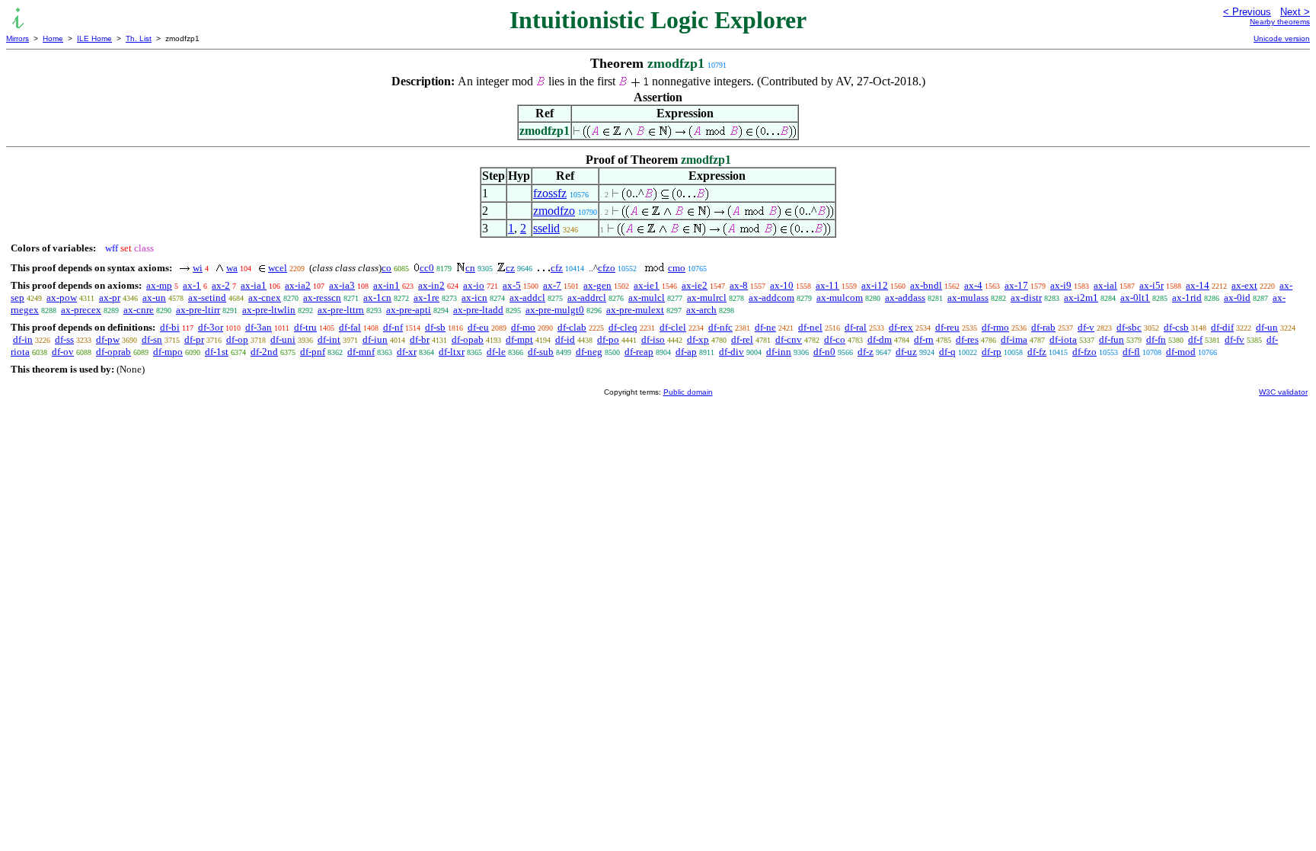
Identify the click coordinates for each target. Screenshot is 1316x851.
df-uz (906, 351)
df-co (834, 339)
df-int (329, 339)
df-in (23, 339)
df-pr (194, 339)
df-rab (1043, 327)
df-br (420, 339)
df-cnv (788, 339)
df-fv (1234, 339)
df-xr (407, 351)
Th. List (139, 38)
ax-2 (221, 285)
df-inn (778, 351)
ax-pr (109, 297)
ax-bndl (926, 285)
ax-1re (426, 297)
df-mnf (361, 351)
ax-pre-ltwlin (268, 309)
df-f (1195, 339)
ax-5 (512, 285)
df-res (967, 339)
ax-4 (973, 285)
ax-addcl (527, 297)
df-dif (1222, 327)
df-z (866, 351)
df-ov (63, 351)
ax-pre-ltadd (478, 309)
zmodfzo (554, 210)
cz (510, 268)
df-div (731, 351)
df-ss (64, 339)
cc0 (427, 268)
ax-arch (701, 309)
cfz (557, 268)
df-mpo (168, 351)
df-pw (108, 339)
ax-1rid (1187, 297)
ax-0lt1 (1135, 297)
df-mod (1181, 351)
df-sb (435, 327)
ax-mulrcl (707, 297)
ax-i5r (1151, 285)
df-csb (1176, 327)
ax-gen (597, 285)
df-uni (282, 339)
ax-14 (1197, 285)
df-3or (210, 327)
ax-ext (1244, 285)
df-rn (924, 339)
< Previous (1247, 12)
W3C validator (1283, 392)
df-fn (1156, 339)
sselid (546, 228)
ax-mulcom (839, 297)
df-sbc (1129, 327)
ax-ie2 (695, 285)
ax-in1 (386, 285)
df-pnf (312, 351)
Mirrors (17, 38)
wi (198, 268)
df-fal (350, 327)
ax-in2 (431, 285)
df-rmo (995, 327)
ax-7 (552, 285)
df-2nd (264, 351)
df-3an (258, 327)
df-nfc (720, 327)
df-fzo (1084, 351)
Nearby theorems (1280, 22)
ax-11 (827, 285)
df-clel (673, 327)
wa (232, 268)
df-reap (638, 351)
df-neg (589, 351)
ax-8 (739, 285)
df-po (608, 339)
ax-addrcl (586, 297)
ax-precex (81, 309)
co (386, 268)
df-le (496, 351)
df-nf (393, 327)
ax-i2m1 (1081, 297)
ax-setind (207, 297)
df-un (1267, 327)
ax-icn (474, 297)
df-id (565, 339)
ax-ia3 (342, 285)
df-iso (653, 339)
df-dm (879, 339)
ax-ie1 (647, 285)
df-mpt (519, 339)
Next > (1295, 12)
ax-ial (1105, 285)
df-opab (468, 339)
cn (470, 268)
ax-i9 (1061, 285)
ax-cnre (138, 309)
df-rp (991, 351)
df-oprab (113, 351)
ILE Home (94, 38)
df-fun (1111, 339)
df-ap (686, 351)
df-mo (523, 327)
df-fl (1131, 351)
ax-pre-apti (408, 309)
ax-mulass (968, 297)
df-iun (375, 339)
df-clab (571, 327)
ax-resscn (322, 297)
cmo (676, 268)
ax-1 (192, 285)
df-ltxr (452, 351)
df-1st (216, 351)
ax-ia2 (298, 285)
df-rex (901, 327)
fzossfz (550, 193)
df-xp (698, 339)
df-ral (856, 327)
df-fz (1036, 351)
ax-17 (1016, 285)
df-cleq (622, 327)
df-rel (742, 339)
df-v (1086, 327)
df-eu (478, 327)
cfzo (606, 268)
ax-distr (1026, 297)
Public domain (688, 392)
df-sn (152, 339)
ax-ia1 (254, 285)
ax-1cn (377, 297)
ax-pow (61, 297)
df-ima (1014, 339)
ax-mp (159, 285)
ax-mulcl (646, 297)
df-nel (810, 327)
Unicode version (1282, 38)
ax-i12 (874, 285)
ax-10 (782, 285)
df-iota (1063, 339)
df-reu (947, 327)
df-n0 (824, 351)
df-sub (541, 351)
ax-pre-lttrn (341, 309)
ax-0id (1237, 297)
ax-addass (905, 297)
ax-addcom (771, 297)
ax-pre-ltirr (198, 309)
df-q (947, 351)
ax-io (473, 285)
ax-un (154, 297)
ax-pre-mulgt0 (554, 309)
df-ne (765, 327)
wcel (277, 268)
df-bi (170, 327)
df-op (237, 339)
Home (53, 38)
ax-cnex (264, 297)
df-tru (305, 327)
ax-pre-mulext (635, 309)
